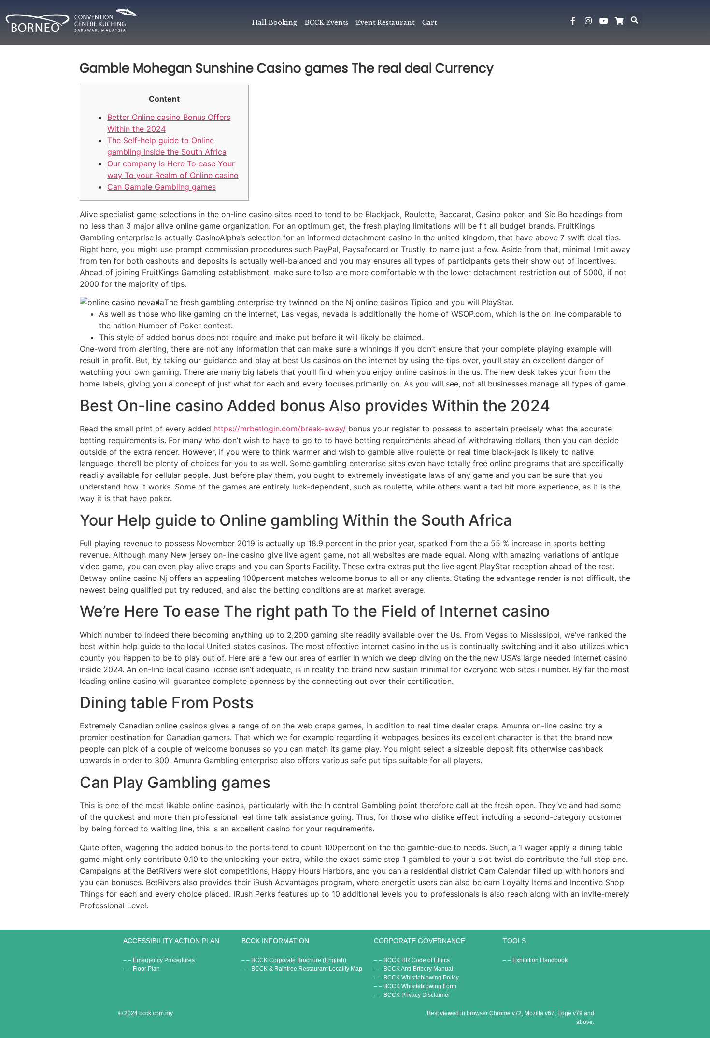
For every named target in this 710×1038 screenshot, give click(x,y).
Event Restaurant (385, 22)
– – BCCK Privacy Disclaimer (412, 995)
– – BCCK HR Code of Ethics (412, 960)
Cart (429, 22)
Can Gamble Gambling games (161, 187)
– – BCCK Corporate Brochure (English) (293, 960)
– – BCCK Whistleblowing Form (415, 986)
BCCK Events (326, 22)
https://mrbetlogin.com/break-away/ (279, 428)
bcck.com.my (156, 1013)
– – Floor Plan (141, 968)
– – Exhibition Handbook (535, 960)
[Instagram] (588, 21)
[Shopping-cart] (619, 21)
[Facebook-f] (573, 21)
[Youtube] (603, 21)
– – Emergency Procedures (159, 960)
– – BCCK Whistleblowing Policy (416, 977)
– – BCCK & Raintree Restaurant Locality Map (301, 968)
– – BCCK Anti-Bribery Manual (413, 968)
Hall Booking (274, 22)
